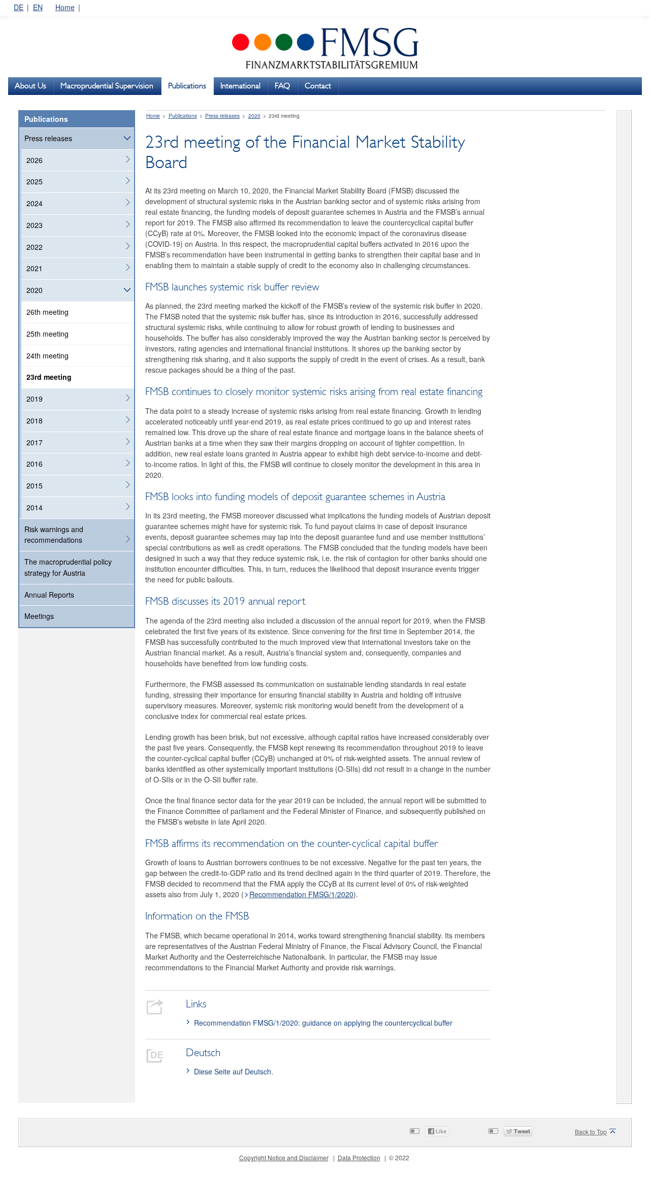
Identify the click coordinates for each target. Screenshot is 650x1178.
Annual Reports (49, 595)
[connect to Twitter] (493, 1131)
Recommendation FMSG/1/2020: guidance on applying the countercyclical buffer (323, 1023)
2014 (34, 507)
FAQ (282, 85)
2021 (34, 268)
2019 (34, 399)
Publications (187, 85)
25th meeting (47, 334)
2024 (34, 203)
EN (38, 7)
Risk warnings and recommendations (53, 534)
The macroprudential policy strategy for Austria (68, 567)
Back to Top (591, 1131)
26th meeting (47, 312)
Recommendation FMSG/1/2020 (301, 894)
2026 (34, 160)
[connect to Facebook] (414, 1131)
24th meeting (47, 355)
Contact (318, 85)
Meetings (39, 616)
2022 (34, 247)
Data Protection (359, 1157)
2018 (34, 420)
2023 (34, 225)
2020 (34, 290)
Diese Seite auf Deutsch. (233, 1071)
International (240, 85)
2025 (34, 181)
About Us (30, 85)
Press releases (48, 138)
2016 (34, 464)
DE (18, 7)
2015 (34, 485)
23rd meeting (49, 377)
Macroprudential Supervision (106, 85)
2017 (34, 442)
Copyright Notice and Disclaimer (284, 1157)
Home (65, 7)
